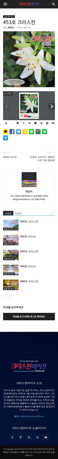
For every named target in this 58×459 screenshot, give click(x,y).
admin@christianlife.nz (32, 416)
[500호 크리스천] (11, 225)
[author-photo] (29, 186)
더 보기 (18, 213)
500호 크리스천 (29, 221)
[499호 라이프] (11, 270)
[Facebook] (12, 437)
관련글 (8, 213)
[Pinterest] (21, 437)
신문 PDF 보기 (9, 16)
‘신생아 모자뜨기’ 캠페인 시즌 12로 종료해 (42, 159)
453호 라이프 (10, 157)
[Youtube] (46, 437)
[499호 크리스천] (11, 255)
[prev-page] (5, 296)
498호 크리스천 (29, 281)
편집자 (11, 27)
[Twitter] (37, 437)
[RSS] (29, 437)
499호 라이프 (28, 266)
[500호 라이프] (11, 240)
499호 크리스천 (29, 251)
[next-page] (10, 296)
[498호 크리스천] (11, 285)
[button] (5, 4)
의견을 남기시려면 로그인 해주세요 (29, 316)
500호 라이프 (28, 236)
